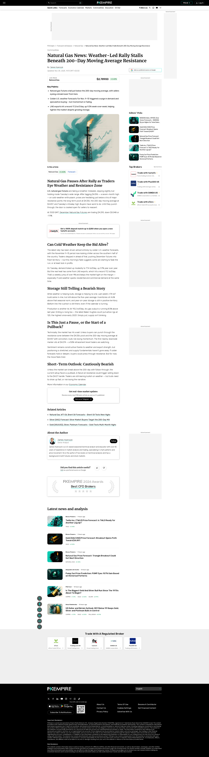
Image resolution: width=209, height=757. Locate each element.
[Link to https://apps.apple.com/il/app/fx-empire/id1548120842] (54, 706)
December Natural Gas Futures (73, 212)
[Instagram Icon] (66, 699)
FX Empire (51, 46)
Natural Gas (79, 46)
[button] (4, 3)
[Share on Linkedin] (39, 615)
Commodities (53, 50)
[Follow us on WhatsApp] (153, 7)
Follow (113, 441)
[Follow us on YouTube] (157, 7)
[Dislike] (104, 468)
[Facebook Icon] (53, 699)
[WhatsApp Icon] (74, 699)
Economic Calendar (77, 384)
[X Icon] (48, 699)
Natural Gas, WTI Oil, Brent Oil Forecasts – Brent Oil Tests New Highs (80, 414)
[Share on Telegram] (39, 621)
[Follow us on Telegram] (160, 7)
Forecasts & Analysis (64, 46)
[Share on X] (39, 598)
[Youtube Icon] (61, 699)
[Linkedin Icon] (57, 699)
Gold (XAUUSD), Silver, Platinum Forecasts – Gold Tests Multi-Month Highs (83, 425)
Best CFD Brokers (83, 486)
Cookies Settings (124, 708)
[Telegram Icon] (70, 699)
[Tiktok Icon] (79, 699)
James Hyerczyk (65, 440)
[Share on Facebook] (39, 604)
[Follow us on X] (150, 7)
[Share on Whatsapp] (39, 609)
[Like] (97, 468)
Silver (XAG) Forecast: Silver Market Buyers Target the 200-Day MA (80, 420)
